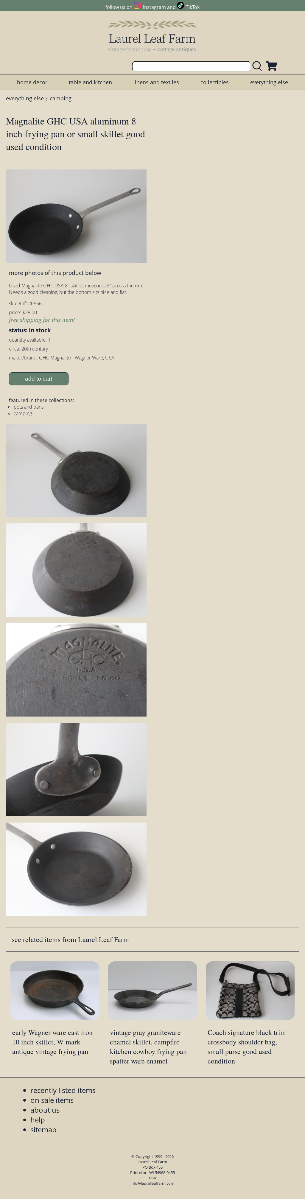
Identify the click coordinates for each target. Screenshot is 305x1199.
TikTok (193, 7)
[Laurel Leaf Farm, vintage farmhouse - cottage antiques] (152, 36)
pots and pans (28, 407)
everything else (269, 82)
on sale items (52, 1100)
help (37, 1120)
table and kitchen (90, 82)
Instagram (154, 7)
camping (60, 98)
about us (45, 1110)
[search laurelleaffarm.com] (258, 66)
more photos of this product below (55, 273)
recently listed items (63, 1090)
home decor (32, 82)
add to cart (38, 379)
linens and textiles (156, 82)
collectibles (214, 82)
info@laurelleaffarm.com (152, 1183)
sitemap (43, 1129)
